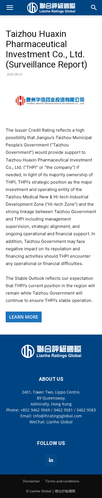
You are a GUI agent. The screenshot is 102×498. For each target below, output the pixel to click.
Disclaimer (31, 481)
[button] (10, 7)
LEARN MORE (23, 317)
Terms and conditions (62, 481)
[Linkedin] (51, 460)
